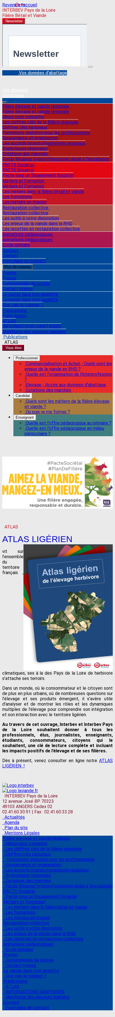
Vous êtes (13, 348)
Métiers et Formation (23, 181)
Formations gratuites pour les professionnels (46, 132)
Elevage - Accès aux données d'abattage (65, 384)
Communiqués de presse (26, 283)
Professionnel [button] (27, 358)
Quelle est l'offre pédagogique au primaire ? (68, 423)
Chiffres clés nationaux (24, 127)
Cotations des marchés (25, 154)
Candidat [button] (23, 396)
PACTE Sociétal (18, 164)
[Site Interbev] (18, 785)
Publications (15, 310)
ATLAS (9, 321)
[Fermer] (90, 67)
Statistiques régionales (25, 148)
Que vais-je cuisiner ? (22, 305)
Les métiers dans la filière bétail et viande (43, 191)
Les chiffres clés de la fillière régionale (40, 122)
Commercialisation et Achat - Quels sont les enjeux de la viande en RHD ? (68, 366)
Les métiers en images (24, 202)
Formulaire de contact (24, 261)
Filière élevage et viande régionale (36, 106)
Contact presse (17, 288)
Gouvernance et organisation (30, 138)
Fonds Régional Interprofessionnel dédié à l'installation (55, 159)
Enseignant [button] (25, 417)
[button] (13, 21)
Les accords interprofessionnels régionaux (43, 143)
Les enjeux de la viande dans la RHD (37, 223)
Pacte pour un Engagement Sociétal (37, 175)
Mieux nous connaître (23, 116)
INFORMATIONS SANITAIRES (31, 326)
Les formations (17, 196)
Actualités (13, 817)
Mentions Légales (21, 833)
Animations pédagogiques (28, 234)
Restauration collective (25, 207)
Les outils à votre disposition (30, 218)
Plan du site (15, 827)
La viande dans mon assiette (30, 294)
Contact (11, 250)
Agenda (10, 822)
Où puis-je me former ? (47, 411)
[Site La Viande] (20, 790)
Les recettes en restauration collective (41, 228)
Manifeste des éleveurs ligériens (34, 331)
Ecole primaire (16, 245)
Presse (9, 272)
